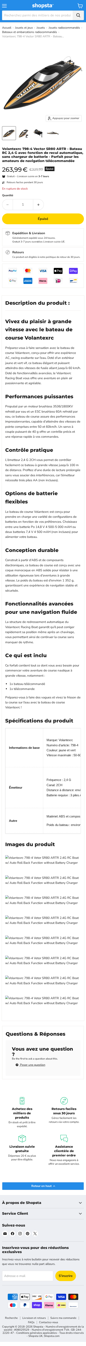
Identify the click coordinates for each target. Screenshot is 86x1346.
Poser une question (32, 1065)
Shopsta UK (35, 1336)
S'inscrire (66, 1276)
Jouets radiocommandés (64, 28)
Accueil (6, 28)
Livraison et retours (34, 1318)
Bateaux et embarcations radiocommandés (29, 32)
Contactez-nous (48, 1322)
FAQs (31, 1322)
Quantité (7, 195)
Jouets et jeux (24, 28)
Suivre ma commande (63, 1318)
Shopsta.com (51, 1336)
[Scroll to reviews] (43, 165)
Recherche (11, 1318)
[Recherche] (78, 15)
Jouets (41, 28)
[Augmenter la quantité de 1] (38, 204)
